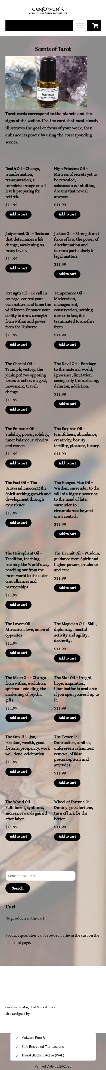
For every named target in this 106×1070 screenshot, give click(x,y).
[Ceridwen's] (51, 14)
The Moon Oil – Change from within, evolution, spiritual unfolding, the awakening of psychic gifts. (25, 689)
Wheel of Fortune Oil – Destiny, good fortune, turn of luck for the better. (73, 810)
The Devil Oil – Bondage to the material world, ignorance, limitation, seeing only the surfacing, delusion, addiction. (76, 375)
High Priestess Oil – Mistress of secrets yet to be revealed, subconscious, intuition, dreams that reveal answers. (75, 182)
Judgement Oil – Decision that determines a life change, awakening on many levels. (27, 242)
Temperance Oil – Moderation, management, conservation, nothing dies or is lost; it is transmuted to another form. (74, 310)
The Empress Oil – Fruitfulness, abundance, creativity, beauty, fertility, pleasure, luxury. (77, 437)
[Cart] (95, 25)
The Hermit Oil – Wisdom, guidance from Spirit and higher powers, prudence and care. (76, 562)
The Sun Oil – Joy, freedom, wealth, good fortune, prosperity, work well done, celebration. (27, 745)
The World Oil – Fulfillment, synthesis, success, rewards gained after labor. (26, 810)
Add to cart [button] (18, 214)
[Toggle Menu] (80, 25)
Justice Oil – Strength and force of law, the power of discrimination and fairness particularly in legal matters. (76, 245)
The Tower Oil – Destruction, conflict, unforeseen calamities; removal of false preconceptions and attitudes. (73, 751)
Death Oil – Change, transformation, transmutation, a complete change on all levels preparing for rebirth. (25, 182)
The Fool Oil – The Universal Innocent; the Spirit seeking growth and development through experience (28, 494)
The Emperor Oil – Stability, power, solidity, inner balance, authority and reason (27, 437)
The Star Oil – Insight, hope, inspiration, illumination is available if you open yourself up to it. (76, 689)
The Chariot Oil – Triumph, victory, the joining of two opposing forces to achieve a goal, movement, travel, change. (26, 378)
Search (17, 888)
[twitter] (10, 992)
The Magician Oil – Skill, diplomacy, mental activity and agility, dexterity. (75, 632)
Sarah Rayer (39, 1014)
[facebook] (23, 992)
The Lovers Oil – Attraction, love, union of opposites (27, 629)
